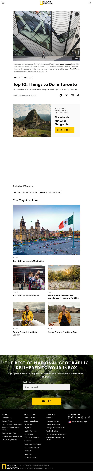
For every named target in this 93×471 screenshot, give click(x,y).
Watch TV (27, 441)
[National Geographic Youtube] (79, 417)
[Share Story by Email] (72, 95)
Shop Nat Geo (29, 434)
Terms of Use (6, 418)
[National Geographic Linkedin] (82, 417)
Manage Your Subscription (55, 428)
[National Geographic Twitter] (75, 417)
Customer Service (52, 421)
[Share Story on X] (67, 95)
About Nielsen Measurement (12, 436)
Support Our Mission (31, 447)
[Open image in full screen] (77, 14)
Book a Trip (28, 424)
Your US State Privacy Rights (12, 424)
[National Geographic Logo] (10, 468)
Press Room (28, 454)
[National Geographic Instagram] (69, 417)
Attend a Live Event (31, 421)
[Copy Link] (78, 95)
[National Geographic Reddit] (89, 417)
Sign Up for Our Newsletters (56, 434)
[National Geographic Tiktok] (86, 417)
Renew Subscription (53, 424)
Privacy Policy (7, 421)
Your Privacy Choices (9, 440)
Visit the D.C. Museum (31, 437)
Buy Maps (27, 428)
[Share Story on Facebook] (61, 95)
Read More (74, 69)
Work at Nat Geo (52, 431)
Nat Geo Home (29, 418)
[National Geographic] (46, 3)
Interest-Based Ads (9, 433)
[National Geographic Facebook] (72, 417)
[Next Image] (77, 36)
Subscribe (49, 418)
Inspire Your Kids (30, 431)
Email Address (28, 382)
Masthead (27, 451)
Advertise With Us (30, 457)
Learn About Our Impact (32, 444)
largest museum (64, 64)
